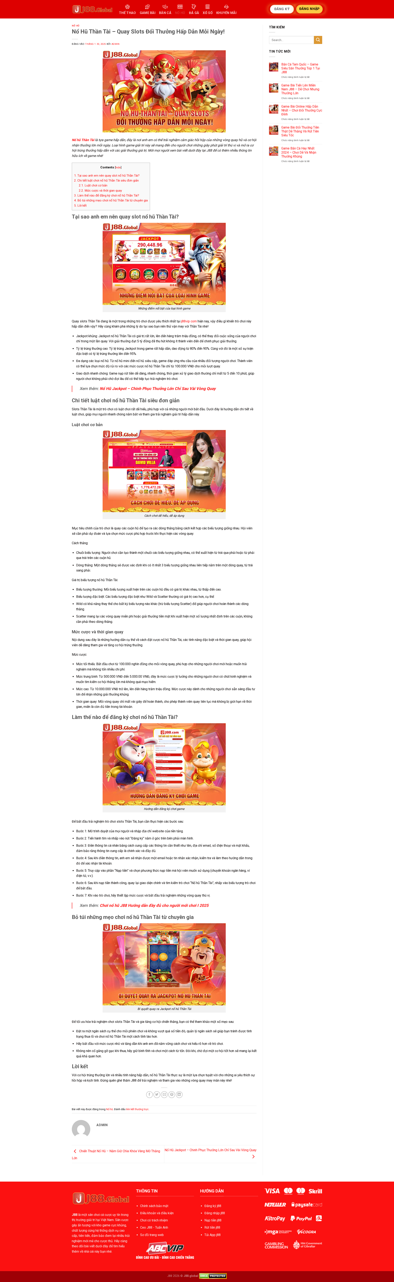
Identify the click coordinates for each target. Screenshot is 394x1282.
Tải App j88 (212, 1235)
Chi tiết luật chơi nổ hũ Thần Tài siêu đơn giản (106, 180)
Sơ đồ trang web (152, 1235)
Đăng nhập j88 (214, 1213)
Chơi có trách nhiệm (154, 1220)
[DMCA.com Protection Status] (213, 1276)
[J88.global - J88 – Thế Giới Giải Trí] (92, 9)
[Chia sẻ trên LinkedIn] (179, 1094)
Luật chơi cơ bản (93, 185)
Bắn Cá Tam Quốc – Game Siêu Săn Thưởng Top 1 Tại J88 (300, 68)
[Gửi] (318, 40)
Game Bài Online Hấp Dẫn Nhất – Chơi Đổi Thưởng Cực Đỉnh (301, 110)
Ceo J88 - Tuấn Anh (154, 1227)
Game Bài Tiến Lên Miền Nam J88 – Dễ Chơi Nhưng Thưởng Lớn (300, 89)
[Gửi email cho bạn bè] (164, 1094)
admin (115, 44)
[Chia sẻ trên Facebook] (149, 1094)
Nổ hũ (75, 25)
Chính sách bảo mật (154, 1206)
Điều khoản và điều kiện (157, 1213)
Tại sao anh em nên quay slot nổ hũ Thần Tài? (107, 175)
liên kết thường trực (137, 1109)
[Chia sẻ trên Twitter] (156, 1094)
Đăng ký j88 (212, 1206)
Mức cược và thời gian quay (100, 190)
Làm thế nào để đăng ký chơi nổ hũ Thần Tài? (106, 195)
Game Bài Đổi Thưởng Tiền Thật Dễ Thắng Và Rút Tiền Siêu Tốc (300, 131)
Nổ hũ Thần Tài (83, 140)
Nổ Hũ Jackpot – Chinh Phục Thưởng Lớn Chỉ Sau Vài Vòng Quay (158, 388)
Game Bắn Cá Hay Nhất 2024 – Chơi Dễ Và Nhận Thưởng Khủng (298, 152)
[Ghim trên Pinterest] (171, 1094)
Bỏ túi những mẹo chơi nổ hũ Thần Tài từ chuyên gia (111, 200)
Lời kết (80, 205)
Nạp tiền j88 (212, 1220)
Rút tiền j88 (212, 1227)
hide (118, 167)
